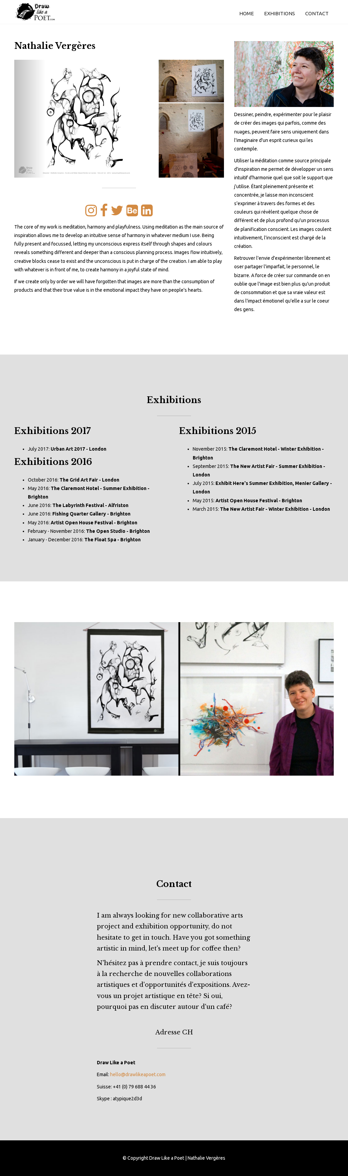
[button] (30, 119)
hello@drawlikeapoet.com (138, 1074)
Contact (317, 13)
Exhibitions (279, 13)
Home (246, 13)
